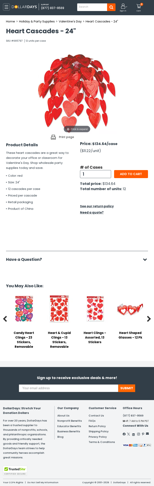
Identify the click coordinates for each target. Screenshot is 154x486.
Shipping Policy (99, 431)
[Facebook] (124, 434)
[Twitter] (128, 434)
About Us (63, 415)
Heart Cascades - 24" (102, 21)
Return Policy (97, 426)
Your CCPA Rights (13, 482)
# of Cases (91, 167)
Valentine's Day (70, 21)
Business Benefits (68, 431)
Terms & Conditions (102, 442)
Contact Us (96, 415)
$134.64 (109, 183)
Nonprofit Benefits (69, 421)
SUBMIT (126, 388)
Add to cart (131, 174)
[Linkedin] (133, 434)
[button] (123, 8)
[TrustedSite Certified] (15, 471)
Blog (60, 437)
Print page (66, 137)
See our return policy (97, 206)
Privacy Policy (98, 437)
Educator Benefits (69, 426)
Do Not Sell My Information (42, 482)
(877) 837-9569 (52, 8)
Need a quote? (92, 212)
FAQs (92, 421)
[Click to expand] (77, 94)
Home (10, 21)
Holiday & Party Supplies (37, 21)
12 (124, 188)
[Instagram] (138, 434)
